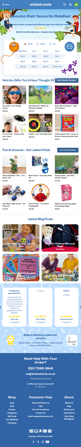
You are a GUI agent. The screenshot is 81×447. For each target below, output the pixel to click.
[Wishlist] (64, 4)
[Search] (70, 4)
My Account (69, 410)
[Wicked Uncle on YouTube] (47, 441)
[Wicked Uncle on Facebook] (33, 441)
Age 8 (22, 61)
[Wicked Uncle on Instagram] (43, 441)
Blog (69, 406)
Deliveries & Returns (40, 403)
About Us (69, 403)
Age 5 (34, 56)
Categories (12, 413)
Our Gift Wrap (12, 420)
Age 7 (57, 56)
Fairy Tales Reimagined (69, 417)
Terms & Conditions (40, 410)
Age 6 (45, 56)
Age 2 (45, 51)
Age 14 (45, 66)
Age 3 (57, 51)
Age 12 (22, 66)
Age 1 (34, 51)
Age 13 (34, 66)
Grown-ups (57, 66)
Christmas (11, 423)
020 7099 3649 (40, 368)
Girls (12, 406)
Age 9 (34, 61)
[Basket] (76, 4)
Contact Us (40, 413)
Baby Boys (23, 51)
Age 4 (22, 56)
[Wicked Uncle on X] (38, 441)
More (66, 80)
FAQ (40, 406)
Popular (12, 410)
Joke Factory (69, 413)
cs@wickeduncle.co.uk (40, 374)
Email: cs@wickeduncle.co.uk (40, 416)
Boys (12, 403)
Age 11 (57, 61)
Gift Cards (12, 416)
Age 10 (45, 61)
